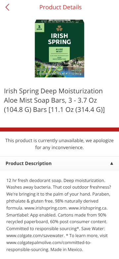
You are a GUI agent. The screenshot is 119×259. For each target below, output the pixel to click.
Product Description (29, 163)
